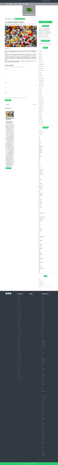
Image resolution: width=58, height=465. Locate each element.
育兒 (39, 232)
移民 (42, 402)
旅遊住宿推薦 (41, 193)
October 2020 (41, 123)
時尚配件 (40, 205)
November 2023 (19, 357)
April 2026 (40, 56)
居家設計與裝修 (41, 173)
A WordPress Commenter (43, 43)
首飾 (39, 272)
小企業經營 (40, 171)
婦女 (42, 332)
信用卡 (40, 140)
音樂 (39, 256)
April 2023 (40, 117)
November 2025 (41, 66)
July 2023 (40, 111)
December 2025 (41, 64)
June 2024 (18, 341)
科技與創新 (43, 400)
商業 (42, 323)
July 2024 (18, 339)
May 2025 (40, 76)
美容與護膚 (43, 411)
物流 (39, 209)
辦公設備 (40, 246)
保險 (39, 138)
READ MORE (8, 168)
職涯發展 (40, 230)
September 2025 (41, 70)
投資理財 (40, 183)
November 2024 (41, 80)
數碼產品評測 (41, 187)
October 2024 (41, 82)
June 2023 (40, 113)
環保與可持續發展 (41, 213)
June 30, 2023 (9, 121)
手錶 (39, 181)
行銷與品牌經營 (41, 236)
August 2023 (41, 109)
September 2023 (41, 107)
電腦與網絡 (40, 254)
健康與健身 (40, 148)
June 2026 (40, 52)
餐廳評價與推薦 (41, 268)
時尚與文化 (40, 199)
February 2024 (19, 350)
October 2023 (41, 105)
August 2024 (41, 86)
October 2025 (41, 68)
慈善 (39, 177)
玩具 (9, 48)
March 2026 (40, 58)
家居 (42, 339)
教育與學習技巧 (41, 185)
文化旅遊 (40, 189)
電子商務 (40, 252)
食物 (39, 260)
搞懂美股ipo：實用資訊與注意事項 (44, 36)
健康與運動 (40, 150)
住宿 (39, 136)
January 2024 (19, 352)
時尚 (39, 197)
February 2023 (41, 121)
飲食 (39, 264)
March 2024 (19, 348)
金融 (39, 250)
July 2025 (40, 72)
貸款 (39, 242)
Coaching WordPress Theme (26, 463)
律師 (39, 175)
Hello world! (49, 43)
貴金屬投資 (40, 240)
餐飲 (39, 270)
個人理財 (40, 142)
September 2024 (41, 84)
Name (6, 82)
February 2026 (41, 60)
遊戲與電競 (40, 248)
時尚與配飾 (40, 203)
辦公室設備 (40, 244)
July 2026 (40, 50)
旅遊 (39, 191)
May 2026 (40, 54)
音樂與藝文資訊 (41, 258)
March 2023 (40, 119)
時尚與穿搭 (40, 201)
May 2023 (40, 115)
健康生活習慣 (41, 146)
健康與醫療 (40, 152)
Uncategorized (41, 132)
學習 (42, 334)
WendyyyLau (7, 122)
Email (6, 87)
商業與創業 (43, 325)
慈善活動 (40, 179)
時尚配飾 (40, 207)
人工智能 (40, 134)
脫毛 (39, 234)
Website (6, 92)
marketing (40, 130)
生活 (42, 393)
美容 (42, 407)
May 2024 (18, 343)
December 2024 (41, 78)
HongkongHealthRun (29, 14)
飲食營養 (40, 266)
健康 (39, 144)
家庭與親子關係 (41, 169)
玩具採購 (30, 51)
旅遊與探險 (40, 195)
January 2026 (41, 62)
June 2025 (40, 74)
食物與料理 (40, 262)
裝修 (39, 238)
